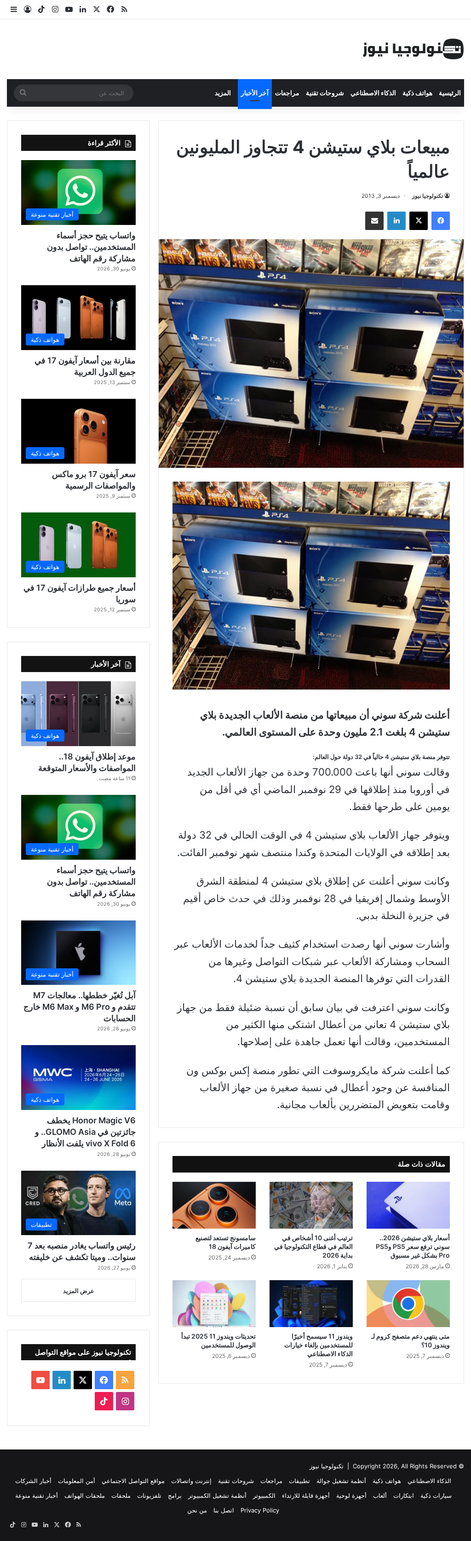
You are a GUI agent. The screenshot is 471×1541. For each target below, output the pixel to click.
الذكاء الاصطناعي (373, 93)
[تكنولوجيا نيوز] (413, 49)
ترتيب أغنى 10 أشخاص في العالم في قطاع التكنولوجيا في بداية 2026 (313, 1246)
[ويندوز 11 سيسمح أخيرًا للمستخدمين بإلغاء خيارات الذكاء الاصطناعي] (311, 1303)
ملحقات (121, 1495)
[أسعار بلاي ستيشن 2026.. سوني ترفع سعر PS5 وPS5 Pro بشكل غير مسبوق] (408, 1205)
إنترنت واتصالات (191, 1480)
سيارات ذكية (436, 1495)
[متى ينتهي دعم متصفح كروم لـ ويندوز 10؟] (408, 1303)
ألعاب (380, 1495)
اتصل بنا (223, 1510)
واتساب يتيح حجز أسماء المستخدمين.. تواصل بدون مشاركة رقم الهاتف (91, 246)
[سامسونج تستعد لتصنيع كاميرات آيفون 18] (214, 1205)
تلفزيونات (149, 1495)
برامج (175, 1495)
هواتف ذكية (417, 93)
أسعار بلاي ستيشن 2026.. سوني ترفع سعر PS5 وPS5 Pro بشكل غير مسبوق (413, 1246)
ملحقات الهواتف (84, 1495)
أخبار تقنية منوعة (36, 1495)
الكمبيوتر (264, 1495)
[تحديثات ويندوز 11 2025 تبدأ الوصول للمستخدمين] (214, 1303)
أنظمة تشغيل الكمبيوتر (217, 1495)
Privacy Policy (260, 1510)
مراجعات (287, 93)
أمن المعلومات (76, 1480)
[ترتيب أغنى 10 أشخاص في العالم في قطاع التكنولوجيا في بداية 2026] (311, 1205)
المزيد (223, 93)
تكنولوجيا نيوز (427, 195)
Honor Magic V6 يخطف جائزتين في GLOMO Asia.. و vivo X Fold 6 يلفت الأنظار (85, 1132)
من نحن (197, 1510)
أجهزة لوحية (351, 1495)
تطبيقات (299, 1480)
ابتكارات (403, 1495)
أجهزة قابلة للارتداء (306, 1495)
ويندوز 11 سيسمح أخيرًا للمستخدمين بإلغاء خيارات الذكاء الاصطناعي (318, 1344)
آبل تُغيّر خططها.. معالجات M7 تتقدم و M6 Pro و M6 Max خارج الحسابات (79, 1006)
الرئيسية (450, 93)
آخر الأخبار (255, 93)
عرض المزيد (78, 1290)
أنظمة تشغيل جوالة (341, 1480)
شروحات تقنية (325, 93)
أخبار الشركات (33, 1480)
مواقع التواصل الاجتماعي (133, 1480)
